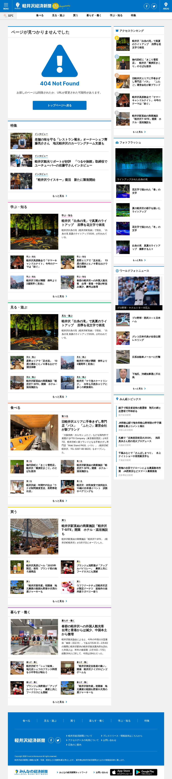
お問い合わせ (109, 740)
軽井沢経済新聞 (33, 6)
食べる (40, 15)
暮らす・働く (94, 15)
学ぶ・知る (116, 15)
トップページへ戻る (60, 105)
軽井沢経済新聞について (80, 735)
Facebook (146, 6)
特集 (133, 15)
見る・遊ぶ (58, 15)
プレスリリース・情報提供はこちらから (122, 735)
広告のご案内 (74, 744)
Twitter (154, 6)
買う (75, 15)
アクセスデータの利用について (83, 740)
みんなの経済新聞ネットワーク (31, 772)
